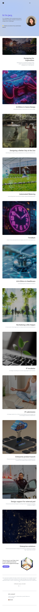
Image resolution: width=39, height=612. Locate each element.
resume (15, 609)
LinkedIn (11, 599)
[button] (25, 61)
